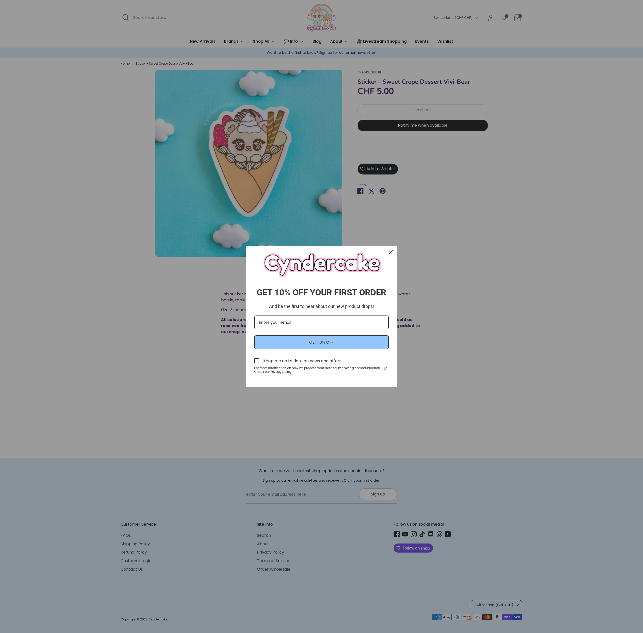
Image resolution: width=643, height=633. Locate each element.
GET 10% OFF (321, 342)
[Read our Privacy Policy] (386, 369)
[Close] (391, 252)
